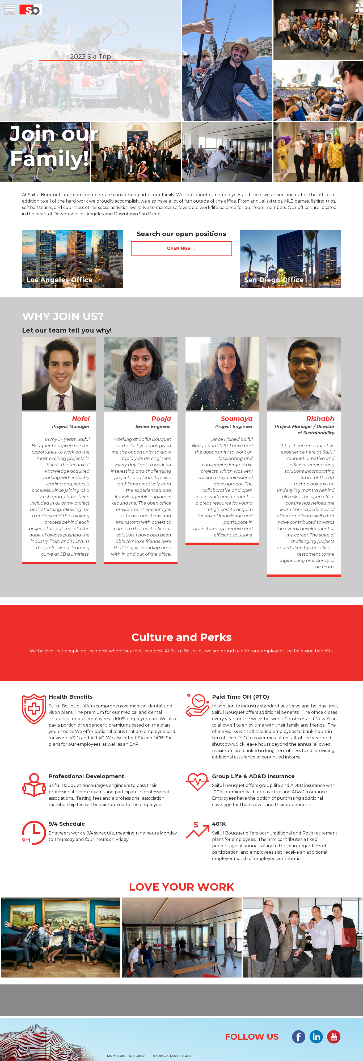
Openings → (181, 248)
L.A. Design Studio (177, 1056)
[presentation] (14, 937)
